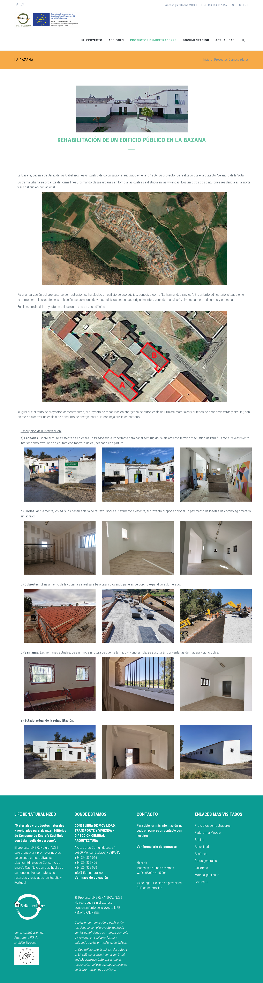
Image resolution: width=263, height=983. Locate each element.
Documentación (196, 40)
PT (246, 5)
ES (232, 5)
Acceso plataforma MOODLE (182, 5)
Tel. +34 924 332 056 (215, 5)
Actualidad (225, 40)
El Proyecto (91, 40)
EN (239, 5)
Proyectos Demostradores (153, 40)
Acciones (116, 40)
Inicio (206, 59)
